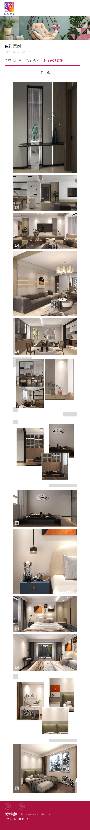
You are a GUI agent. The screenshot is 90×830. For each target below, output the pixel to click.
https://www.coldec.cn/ (27, 814)
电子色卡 (32, 60)
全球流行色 (13, 60)
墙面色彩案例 (53, 60)
